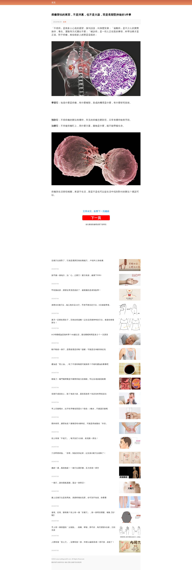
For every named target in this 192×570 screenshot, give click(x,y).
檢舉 (64, 22)
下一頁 (96, 218)
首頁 (54, 2)
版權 (72, 562)
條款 (66, 562)
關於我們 (54, 562)
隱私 (69, 562)
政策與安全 (61, 562)
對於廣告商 (78, 562)
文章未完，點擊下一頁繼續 (96, 211)
